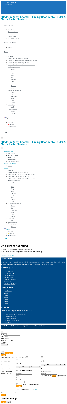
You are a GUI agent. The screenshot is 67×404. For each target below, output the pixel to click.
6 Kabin (6, 301)
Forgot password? (61, 375)
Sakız (12, 77)
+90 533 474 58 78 (10, 2)
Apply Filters (9, 353)
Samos (13, 69)
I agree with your (28, 384)
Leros (12, 88)
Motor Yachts (8, 277)
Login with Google (60, 365)
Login (5, 132)
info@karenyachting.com (12, 320)
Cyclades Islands (12, 109)
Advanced (5, 344)
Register (19, 386)
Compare (3, 402)
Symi (12, 98)
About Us (10, 56)
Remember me (47, 375)
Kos (12, 84)
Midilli (12, 73)
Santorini (13, 111)
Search (3, 355)
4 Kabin (6, 297)
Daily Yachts (11, 30)
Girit (12, 94)
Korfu (12, 107)
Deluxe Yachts (12, 36)
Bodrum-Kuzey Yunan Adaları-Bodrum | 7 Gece (21, 65)
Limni (12, 71)
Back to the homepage (7, 255)
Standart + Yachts (13, 32)
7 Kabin (6, 303)
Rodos (13, 92)
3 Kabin (6, 295)
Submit (3, 395)
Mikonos (13, 113)
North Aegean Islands (14, 67)
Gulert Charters (8, 25)
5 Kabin (6, 299)
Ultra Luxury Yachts (13, 38)
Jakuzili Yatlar (8, 291)
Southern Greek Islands (14, 90)
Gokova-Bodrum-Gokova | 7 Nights (18, 58)
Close (8, 402)
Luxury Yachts (12, 34)
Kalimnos (13, 79)
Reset (2, 353)
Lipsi (12, 82)
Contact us (8, 4)
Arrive (2, 336)
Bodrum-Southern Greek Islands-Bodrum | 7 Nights (22, 60)
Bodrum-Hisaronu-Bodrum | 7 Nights (18, 63)
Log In (53, 375)
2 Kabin (6, 293)
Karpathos (14, 96)
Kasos (13, 103)
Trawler (10, 47)
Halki (12, 100)
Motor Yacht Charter (10, 43)
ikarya (12, 75)
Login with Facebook (48, 365)
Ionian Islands (11, 105)
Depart (3, 338)
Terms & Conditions (33, 384)
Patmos (13, 86)
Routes (6, 52)
